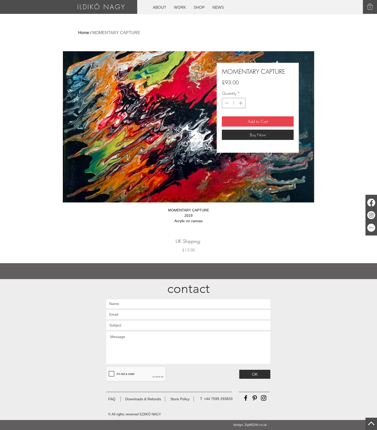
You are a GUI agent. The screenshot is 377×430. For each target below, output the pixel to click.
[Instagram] (371, 215)
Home (83, 32)
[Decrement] (226, 103)
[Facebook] (371, 203)
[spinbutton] (233, 103)
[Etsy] (371, 228)
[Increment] (241, 103)
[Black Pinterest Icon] (254, 398)
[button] (370, 6)
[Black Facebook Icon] (245, 398)
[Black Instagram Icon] (263, 398)
